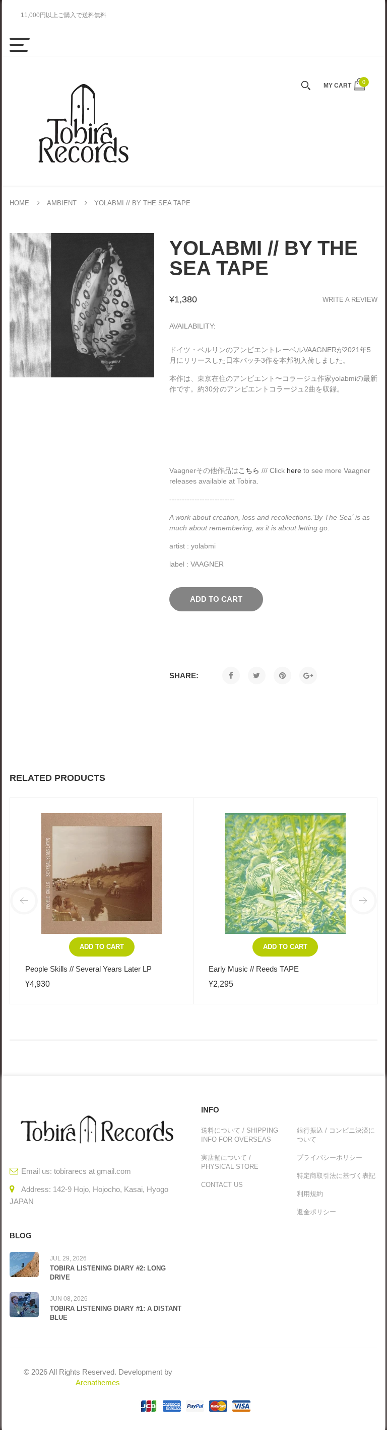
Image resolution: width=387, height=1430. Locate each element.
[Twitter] (257, 675)
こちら (249, 470)
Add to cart (102, 946)
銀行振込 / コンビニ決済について (336, 1135)
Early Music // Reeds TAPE (254, 969)
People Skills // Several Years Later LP (88, 969)
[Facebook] (231, 675)
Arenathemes (98, 1382)
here (294, 470)
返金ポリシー (316, 1212)
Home (19, 203)
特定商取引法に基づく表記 (336, 1175)
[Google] (308, 675)
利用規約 (310, 1194)
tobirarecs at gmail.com (92, 1171)
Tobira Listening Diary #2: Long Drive (108, 1272)
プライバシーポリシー (329, 1157)
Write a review (349, 299)
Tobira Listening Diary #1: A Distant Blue (115, 1313)
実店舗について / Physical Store (230, 1162)
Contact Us (222, 1184)
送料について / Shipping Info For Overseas (239, 1135)
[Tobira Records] (83, 121)
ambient (62, 203)
